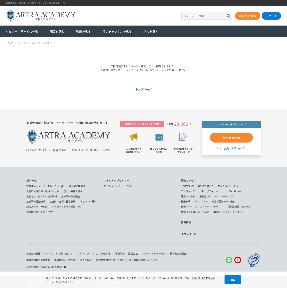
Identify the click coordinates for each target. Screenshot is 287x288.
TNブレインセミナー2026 (117, 186)
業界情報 (186, 222)
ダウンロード (188, 234)
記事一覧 (31, 180)
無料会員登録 (33, 253)
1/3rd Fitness (234, 191)
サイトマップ (84, 253)
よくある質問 (103, 253)
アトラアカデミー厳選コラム (67, 206)
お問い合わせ (66, 253)
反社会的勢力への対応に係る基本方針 (46, 266)
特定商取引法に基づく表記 (110, 260)
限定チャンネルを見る (117, 31)
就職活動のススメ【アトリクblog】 (45, 186)
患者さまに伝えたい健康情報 (41, 196)
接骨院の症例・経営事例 (62, 201)
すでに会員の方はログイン (231, 148)
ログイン (49, 253)
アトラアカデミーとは (154, 253)
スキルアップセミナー (116, 180)
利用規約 (119, 253)
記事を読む (57, 31)
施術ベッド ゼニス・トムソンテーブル (202, 206)
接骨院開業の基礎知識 (38, 260)
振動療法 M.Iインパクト (194, 201)
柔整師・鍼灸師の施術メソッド (42, 191)
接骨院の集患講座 (70, 196)
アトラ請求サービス (228, 186)
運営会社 (133, 253)
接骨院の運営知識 (35, 201)
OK (233, 280)
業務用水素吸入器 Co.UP (195, 211)
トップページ (143, 89)
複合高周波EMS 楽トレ (224, 201)
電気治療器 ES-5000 (238, 206)
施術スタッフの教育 (36, 206)
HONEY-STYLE (205, 186)
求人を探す (151, 31)
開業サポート (188, 196)
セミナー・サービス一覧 (22, 31)
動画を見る (83, 31)
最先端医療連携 (77, 186)
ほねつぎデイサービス (211, 191)
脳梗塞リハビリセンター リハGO (217, 196)
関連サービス (188, 180)
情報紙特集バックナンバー (40, 211)
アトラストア (188, 191)
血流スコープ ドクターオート (228, 211)
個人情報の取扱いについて (143, 260)
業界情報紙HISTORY (65, 260)
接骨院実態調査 (178, 253)
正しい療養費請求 (73, 191)
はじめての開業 (88, 201)
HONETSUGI (187, 186)
